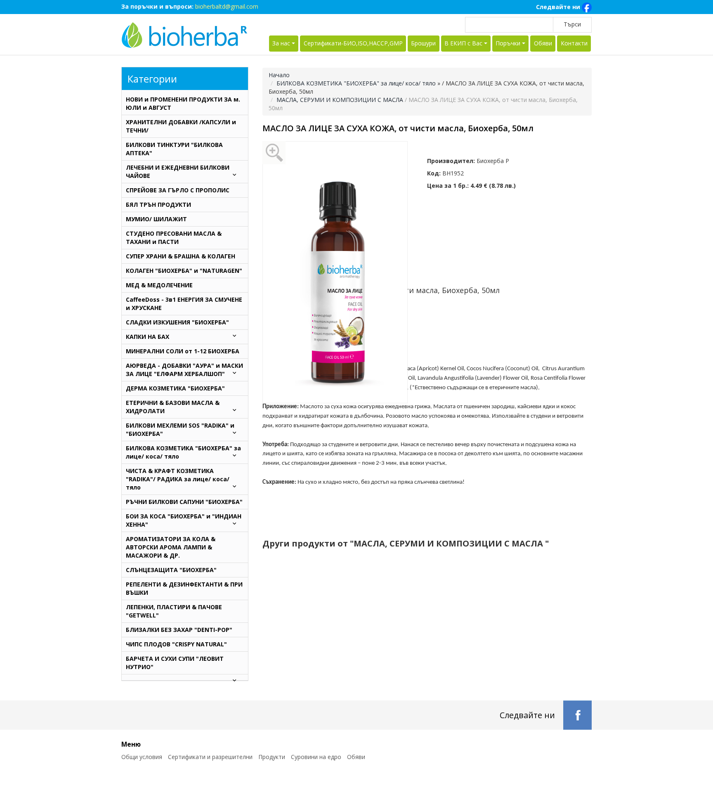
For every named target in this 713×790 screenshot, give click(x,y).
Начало (279, 75)
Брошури (423, 43)
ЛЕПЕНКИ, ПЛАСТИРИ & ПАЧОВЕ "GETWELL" (174, 611)
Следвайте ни (559, 7)
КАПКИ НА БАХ (147, 337)
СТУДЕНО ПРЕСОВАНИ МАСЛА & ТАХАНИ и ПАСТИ (174, 237)
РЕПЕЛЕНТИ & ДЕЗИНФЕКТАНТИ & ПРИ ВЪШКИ (184, 588)
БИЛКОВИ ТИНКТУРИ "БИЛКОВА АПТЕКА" (174, 149)
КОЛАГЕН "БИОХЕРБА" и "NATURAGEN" (184, 270)
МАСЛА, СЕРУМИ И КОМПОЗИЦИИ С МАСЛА (340, 100)
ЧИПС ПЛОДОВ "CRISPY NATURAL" (176, 644)
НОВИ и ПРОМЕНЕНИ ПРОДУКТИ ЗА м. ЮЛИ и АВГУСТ (183, 103)
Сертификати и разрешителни (210, 757)
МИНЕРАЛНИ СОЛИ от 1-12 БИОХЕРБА (182, 351)
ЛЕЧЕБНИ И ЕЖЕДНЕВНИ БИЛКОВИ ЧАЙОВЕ (177, 171)
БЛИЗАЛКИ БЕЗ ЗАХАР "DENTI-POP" (179, 630)
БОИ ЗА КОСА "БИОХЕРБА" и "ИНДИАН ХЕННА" (183, 520)
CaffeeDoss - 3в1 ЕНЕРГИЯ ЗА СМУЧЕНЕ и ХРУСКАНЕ (184, 304)
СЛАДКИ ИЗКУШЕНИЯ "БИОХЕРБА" (177, 322)
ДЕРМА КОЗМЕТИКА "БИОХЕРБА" (175, 388)
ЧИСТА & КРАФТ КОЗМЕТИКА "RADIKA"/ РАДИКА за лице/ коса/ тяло (177, 479)
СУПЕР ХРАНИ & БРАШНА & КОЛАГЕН (180, 256)
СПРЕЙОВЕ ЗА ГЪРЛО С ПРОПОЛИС (177, 190)
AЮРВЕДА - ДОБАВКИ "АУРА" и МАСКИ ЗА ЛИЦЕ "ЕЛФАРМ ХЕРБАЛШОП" (184, 370)
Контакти (574, 43)
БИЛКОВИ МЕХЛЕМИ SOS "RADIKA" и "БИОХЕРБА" (180, 429)
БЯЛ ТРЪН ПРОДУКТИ (158, 204)
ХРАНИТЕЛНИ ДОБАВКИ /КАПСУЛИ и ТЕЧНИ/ (181, 126)
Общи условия (141, 757)
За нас (281, 43)
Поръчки (508, 43)
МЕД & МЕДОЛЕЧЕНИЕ (159, 285)
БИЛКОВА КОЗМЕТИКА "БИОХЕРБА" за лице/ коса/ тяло (356, 83)
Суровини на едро (316, 757)
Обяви (543, 43)
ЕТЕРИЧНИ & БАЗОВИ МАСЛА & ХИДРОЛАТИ (173, 407)
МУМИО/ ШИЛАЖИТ (156, 219)
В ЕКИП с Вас (463, 43)
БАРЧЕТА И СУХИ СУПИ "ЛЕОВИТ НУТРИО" (175, 663)
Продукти (271, 757)
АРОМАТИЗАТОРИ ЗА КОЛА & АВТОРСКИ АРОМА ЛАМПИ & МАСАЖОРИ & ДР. (170, 547)
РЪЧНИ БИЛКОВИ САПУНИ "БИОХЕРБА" (184, 502)
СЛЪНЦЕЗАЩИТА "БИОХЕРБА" (171, 570)
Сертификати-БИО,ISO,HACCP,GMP (353, 43)
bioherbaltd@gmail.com (226, 6)
